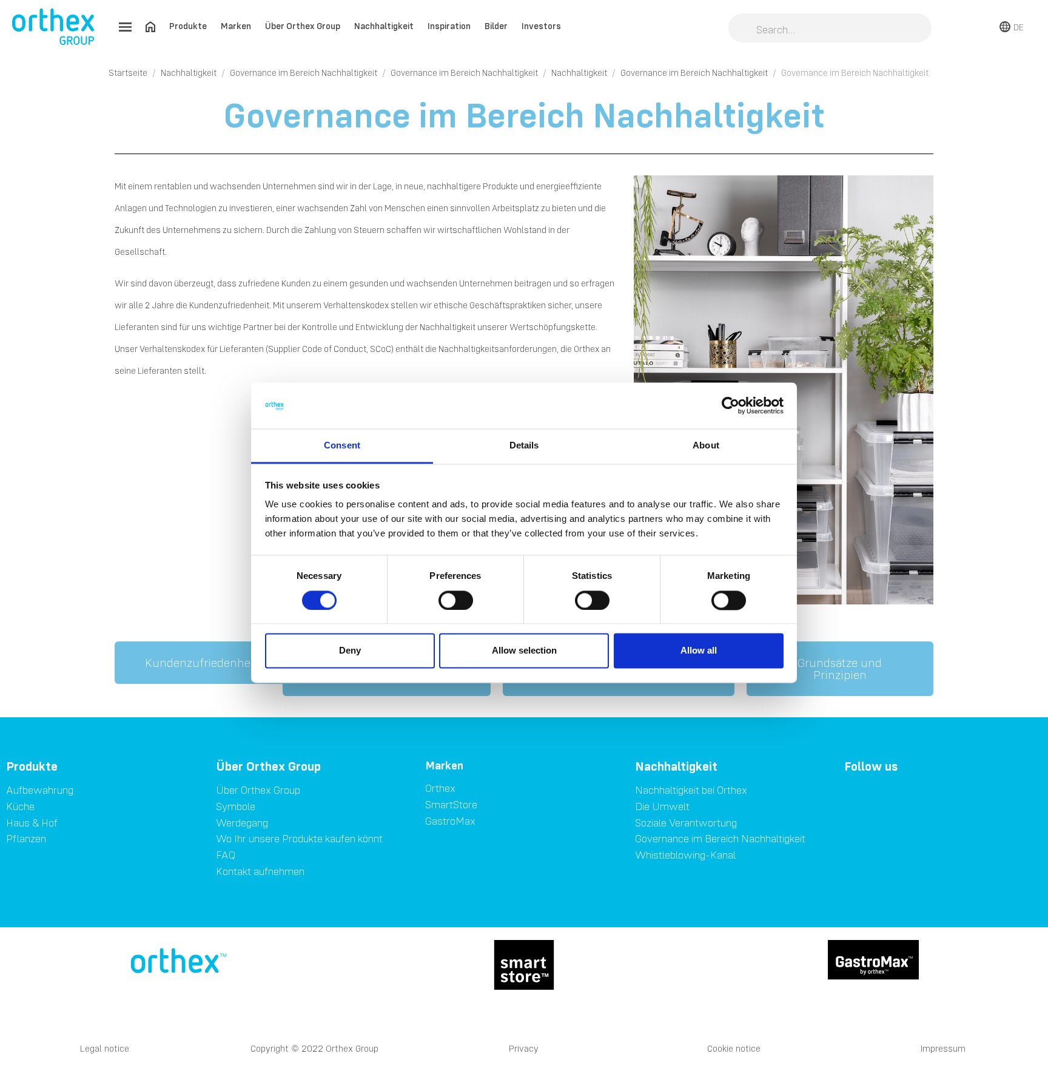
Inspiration (449, 26)
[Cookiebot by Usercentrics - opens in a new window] (730, 405)
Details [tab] (524, 446)
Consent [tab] (342, 446)
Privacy (524, 1048)
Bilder (496, 26)
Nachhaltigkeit (384, 26)
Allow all (698, 651)
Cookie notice (734, 1048)
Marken (236, 26)
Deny (350, 651)
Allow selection (524, 651)
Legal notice (104, 1048)
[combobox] (830, 29)
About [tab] (706, 446)
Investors (541, 26)
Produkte (188, 26)
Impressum (943, 1048)
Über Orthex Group (302, 26)
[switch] (455, 600)
